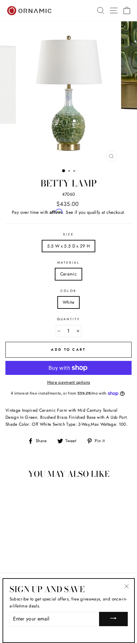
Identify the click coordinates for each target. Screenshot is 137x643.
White (68, 302)
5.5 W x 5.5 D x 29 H (68, 246)
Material (68, 262)
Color (68, 290)
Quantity (68, 319)
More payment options (68, 382)
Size (68, 234)
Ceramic (68, 274)
